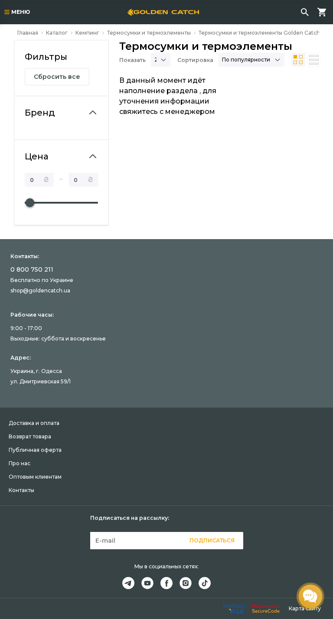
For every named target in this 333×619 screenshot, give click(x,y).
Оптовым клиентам (35, 476)
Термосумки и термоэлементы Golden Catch (259, 32)
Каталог (57, 32)
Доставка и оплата (34, 423)
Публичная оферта (35, 450)
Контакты (21, 490)
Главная (27, 32)
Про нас (19, 463)
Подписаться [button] (212, 540)
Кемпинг (87, 32)
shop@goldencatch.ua (40, 290)
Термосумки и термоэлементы (149, 32)
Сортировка (195, 60)
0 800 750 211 (31, 269)
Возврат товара (30, 436)
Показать (132, 60)
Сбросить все (57, 77)
